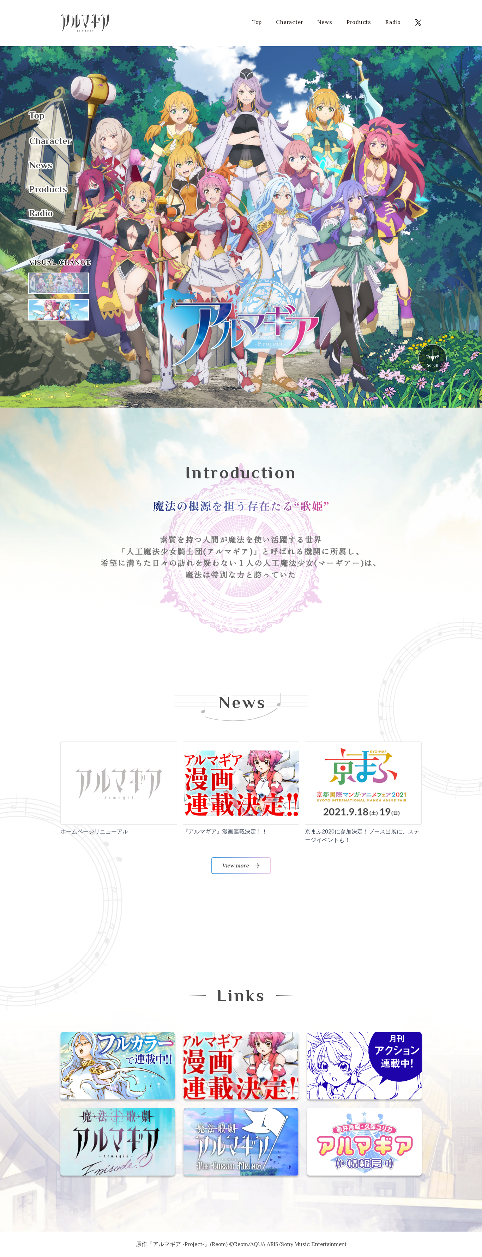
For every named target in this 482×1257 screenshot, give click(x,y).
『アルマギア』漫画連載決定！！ (225, 832)
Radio (393, 22)
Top (257, 22)
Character (289, 22)
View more (236, 865)
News (324, 22)
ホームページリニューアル (94, 832)
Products (359, 22)
